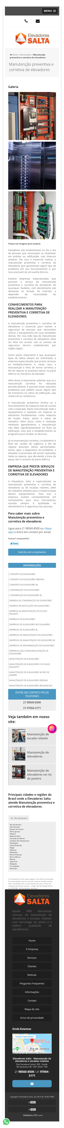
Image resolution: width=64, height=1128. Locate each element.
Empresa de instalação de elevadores (29, 605)
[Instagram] (52, 728)
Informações (32, 565)
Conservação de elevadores (24, 590)
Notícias (31, 974)
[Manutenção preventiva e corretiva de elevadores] (32, 116)
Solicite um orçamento (32, 552)
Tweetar (14, 543)
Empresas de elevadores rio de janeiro (29, 624)
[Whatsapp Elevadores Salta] (7, 1122)
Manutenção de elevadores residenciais (30, 685)
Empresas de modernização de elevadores (31, 645)
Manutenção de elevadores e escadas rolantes (29, 665)
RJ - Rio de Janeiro (19, 818)
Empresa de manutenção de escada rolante (28, 612)
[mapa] (32, 1043)
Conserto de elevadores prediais (26, 579)
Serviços (32, 957)
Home (32, 940)
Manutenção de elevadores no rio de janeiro (29, 673)
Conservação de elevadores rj (25, 595)
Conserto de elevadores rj (23, 584)
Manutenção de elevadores (24, 659)
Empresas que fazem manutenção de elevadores (28, 652)
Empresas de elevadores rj (23, 629)
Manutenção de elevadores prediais (28, 680)
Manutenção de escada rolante (38, 736)
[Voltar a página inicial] (32, 37)
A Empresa (32, 949)
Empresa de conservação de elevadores (30, 600)
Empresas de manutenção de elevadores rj (32, 640)
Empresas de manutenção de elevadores (31, 635)
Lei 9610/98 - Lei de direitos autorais (22, 888)
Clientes (32, 966)
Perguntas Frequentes (32, 983)
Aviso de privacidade (32, 1017)
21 (24, 1072)
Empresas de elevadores (22, 619)
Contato (32, 1000)
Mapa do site (32, 1009)
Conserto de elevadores (22, 574)
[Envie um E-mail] (38, 21)
